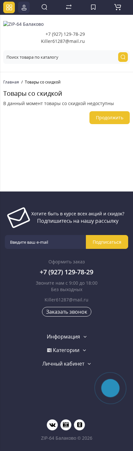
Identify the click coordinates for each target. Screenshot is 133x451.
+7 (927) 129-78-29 (65, 34)
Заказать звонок (66, 311)
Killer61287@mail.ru (63, 41)
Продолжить (109, 117)
